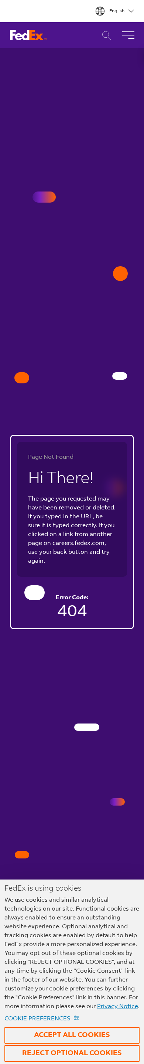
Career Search (105, 35)
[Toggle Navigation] (128, 35)
